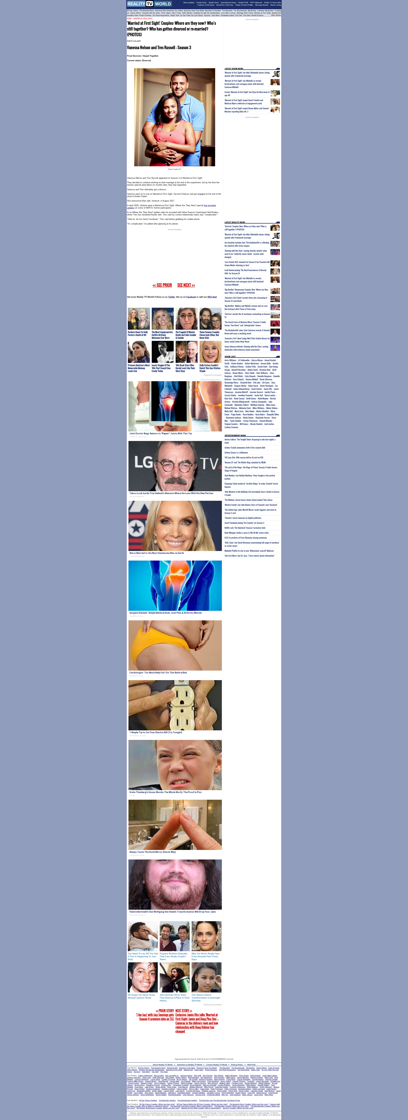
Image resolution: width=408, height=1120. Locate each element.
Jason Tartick (225, 1081)
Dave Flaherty (238, 379)
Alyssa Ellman (257, 360)
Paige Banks (236, 414)
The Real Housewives (160, 15)
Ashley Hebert (180, 1077)
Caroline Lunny (237, 1083)
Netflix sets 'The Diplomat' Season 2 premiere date (245, 527)
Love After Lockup (228, 13)
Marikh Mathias (264, 1083)
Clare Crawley (182, 1089)
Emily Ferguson (217, 1089)
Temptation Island (227, 15)
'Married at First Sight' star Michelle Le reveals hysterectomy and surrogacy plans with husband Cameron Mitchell (244, 84)
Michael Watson (231, 408)
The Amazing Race (146, 10)
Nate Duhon (249, 411)
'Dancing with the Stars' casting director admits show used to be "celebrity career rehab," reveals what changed (246, 254)
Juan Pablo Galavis (269, 1075)
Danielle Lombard (168, 1089)
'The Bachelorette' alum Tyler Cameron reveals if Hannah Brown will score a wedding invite (247, 332)
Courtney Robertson (237, 1087)
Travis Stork (155, 1079)
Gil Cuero (266, 382)
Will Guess (244, 424)
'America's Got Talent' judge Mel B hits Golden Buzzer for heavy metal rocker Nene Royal (247, 340)
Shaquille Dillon (273, 414)
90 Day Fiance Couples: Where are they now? (157, 1104)
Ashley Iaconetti (258, 1089)
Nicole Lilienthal (262, 411)
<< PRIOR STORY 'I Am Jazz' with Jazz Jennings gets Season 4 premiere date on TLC (155, 1015)
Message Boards (261, 5)
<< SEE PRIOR (162, 285)
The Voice (247, 15)
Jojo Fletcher (208, 1075)
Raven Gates (244, 1091)
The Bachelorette (240, 10)
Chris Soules (244, 1075)
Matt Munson (270, 1091)
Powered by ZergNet (213, 375)
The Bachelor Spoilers (167, 1100)
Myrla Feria (239, 411)
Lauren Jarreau (200, 1083)
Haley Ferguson (230, 1089)
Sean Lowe (146, 1077)
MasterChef (276, 13)
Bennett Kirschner (239, 369)
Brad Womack (193, 1077)
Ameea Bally (266, 363)
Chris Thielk (249, 373)
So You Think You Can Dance (191, 15)
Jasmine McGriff (241, 392)
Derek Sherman (266, 379)
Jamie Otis (268, 388)
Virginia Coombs (231, 424)
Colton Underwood (145, 1075)
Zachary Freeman (231, 427)
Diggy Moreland (228, 1093)
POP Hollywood (256, 3)
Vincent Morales (265, 420)
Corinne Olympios (193, 1091)
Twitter (171, 297)
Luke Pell (251, 1093)
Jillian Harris (230, 1077)
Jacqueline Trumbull (180, 1085)
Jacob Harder (256, 388)
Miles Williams (258, 408)
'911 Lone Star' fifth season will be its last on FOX (244, 457)
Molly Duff (229, 411)
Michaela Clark (245, 408)
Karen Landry (270, 395)
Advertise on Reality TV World (189, 1065)
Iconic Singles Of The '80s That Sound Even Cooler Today (161, 368)
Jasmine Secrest (256, 392)
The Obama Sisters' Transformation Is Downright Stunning (206, 998)
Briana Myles (238, 373)
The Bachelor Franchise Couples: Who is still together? (191, 1106)
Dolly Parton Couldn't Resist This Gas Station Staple (210, 368)
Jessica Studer (230, 395)
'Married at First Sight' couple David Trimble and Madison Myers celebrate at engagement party (244, 102)
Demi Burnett (163, 1081)
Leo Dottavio (186, 1081)
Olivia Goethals (187, 1083)
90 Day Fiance (132, 10)
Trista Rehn (230, 1079)
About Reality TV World (162, 1065)
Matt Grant (269, 1077)
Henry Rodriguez (266, 385)
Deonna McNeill (252, 379)
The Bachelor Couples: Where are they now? (231, 1106)
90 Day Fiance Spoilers (148, 1100)
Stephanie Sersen (262, 417)
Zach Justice (269, 424)
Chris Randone (213, 1081)
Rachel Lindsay (186, 1075)
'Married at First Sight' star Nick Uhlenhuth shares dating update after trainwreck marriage (247, 74)
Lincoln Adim (174, 1081)
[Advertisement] (204, 1046)
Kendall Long (275, 1081)
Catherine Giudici (221, 1087)
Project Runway (145, 15)
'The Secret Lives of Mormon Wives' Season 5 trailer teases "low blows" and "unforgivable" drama (245, 323)
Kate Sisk (228, 398)
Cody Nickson (188, 1095)
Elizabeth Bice (245, 382)
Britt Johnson (213, 1083)
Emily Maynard (158, 1077)
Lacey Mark (138, 1093)
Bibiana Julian (224, 1083)
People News (202, 3)
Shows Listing (275, 5)
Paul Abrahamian (174, 1095)
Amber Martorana (252, 363)
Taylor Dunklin (235, 420)
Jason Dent (258, 1095)
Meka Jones (270, 404)
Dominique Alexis (183, 1093)
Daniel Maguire (160, 1093)
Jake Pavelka (219, 1077)
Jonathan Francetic (245, 395)
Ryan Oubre (260, 414)
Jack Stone (149, 1093)
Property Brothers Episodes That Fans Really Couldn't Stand (173, 956)
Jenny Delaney (160, 1083)
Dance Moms (135, 13)
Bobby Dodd (253, 369)
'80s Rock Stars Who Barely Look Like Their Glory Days (185, 368)
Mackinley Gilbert (242, 404)
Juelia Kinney (271, 1089)
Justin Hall (259, 395)
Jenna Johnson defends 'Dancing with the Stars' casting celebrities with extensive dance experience (246, 348)
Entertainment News (228, 3)
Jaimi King (172, 1093)
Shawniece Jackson (233, 417)
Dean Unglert (139, 1089)
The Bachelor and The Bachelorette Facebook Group (219, 1100)
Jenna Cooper (133, 1083)
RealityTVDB (243, 3)
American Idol (160, 10)
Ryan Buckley (248, 414)
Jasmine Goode (257, 1091)
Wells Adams (251, 1085)
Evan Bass (139, 1087)
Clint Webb (238, 376)
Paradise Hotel (132, 15)
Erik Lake (256, 382)
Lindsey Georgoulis (259, 401)
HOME (129, 18)
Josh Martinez (235, 1095)
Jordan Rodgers (224, 1085)
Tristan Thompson (250, 420)
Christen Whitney (198, 1093)
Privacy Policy (237, 1065)
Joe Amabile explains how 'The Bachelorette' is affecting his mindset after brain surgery (247, 244)
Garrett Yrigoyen (239, 1081)
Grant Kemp (273, 1093)
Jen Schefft (193, 1079)
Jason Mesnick (243, 1077)
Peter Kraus (171, 1087)
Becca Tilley (194, 1089)
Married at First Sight (262, 13)
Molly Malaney (252, 1087)
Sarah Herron (261, 1093)
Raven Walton (161, 1095)
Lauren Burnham (262, 1081)
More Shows (276, 15)
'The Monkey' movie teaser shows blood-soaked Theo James (249, 499)
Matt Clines (269, 1095)
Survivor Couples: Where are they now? (238, 1108)
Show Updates (189, 3)
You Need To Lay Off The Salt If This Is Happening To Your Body (143, 956)
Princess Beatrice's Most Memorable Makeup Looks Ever (139, 368)
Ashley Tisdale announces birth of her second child (245, 447)
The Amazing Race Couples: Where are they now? (248, 1104)
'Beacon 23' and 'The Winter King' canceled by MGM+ (245, 462)
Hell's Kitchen (187, 13)
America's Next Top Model (194, 10)
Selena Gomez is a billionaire (236, 452)
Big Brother (252, 10)
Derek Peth (232, 1091)
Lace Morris (180, 1091)
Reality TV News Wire (272, 3)
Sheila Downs (248, 417)
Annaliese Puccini (153, 1085)
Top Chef (238, 15)
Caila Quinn (204, 1089)
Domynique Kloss (231, 382)
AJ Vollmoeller (244, 360)
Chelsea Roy (166, 1085)
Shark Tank (174, 15)
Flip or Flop (176, 13)
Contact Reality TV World (216, 1065)
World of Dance (257, 15)
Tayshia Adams (258, 1079)
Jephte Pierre (270, 392)
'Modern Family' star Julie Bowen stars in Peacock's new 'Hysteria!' (251, 504)
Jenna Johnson (133, 1095)
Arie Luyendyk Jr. (172, 1075)
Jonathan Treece (213, 1093)
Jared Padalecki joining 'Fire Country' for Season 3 (244, 522)
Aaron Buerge (219, 1079)
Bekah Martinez (251, 1083)
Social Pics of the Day (224, 5)
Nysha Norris (139, 1085)
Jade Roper (149, 1087)
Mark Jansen (247, 1095)
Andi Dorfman (255, 1075)
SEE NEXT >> (186, 285)
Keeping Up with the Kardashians (207, 13)
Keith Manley (263, 398)
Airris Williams (230, 360)
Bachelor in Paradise (213, 10)
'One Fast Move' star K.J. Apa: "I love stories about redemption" (250, 555)
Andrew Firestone (206, 1079)
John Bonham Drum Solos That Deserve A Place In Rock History (175, 998)
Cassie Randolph (243, 1079)
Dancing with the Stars (151, 13)
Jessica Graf (200, 1095)
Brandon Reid (265, 369)
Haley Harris (253, 385)
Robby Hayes (240, 1093)
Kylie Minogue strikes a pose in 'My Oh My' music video (247, 532)
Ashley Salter (157, 1091)
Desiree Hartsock (134, 1077)
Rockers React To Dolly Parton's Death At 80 (138, 333)
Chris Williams (262, 373)
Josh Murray (183, 1087)
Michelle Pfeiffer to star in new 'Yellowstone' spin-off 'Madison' (249, 550)
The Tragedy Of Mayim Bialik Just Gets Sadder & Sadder (186, 334)
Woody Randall (256, 424)
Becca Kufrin (159, 1075)
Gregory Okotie (240, 385)
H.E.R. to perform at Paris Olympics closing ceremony (246, 537)
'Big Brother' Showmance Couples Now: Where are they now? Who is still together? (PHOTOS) (246, 291)
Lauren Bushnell (238, 1085)
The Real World (243, 1070)
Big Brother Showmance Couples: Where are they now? (158, 1108)
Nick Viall (197, 1075)
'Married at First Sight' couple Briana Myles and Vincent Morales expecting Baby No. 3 (247, 110)
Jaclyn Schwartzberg (241, 388)
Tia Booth (250, 1081)
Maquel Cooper (147, 1083)
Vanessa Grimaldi (209, 1085)
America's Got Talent (175, 10)
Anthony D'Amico (237, 366)
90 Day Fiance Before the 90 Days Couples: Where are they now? (202, 1104)
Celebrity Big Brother (265, 10)
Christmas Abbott (213, 1095)
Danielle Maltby (263, 1085)
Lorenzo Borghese (142, 1079)
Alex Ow (225, 1095)
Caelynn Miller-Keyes (135, 1081)
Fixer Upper (166, 13)
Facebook (191, 297)
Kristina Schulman (153, 1089)
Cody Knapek (250, 376)
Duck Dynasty (274, 1068)
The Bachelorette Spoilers (187, 1100)
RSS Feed (251, 1065)
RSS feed (212, 297)
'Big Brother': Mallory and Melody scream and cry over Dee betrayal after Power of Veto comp (246, 307)
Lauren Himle (169, 1091)
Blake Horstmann (199, 1081)
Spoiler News (214, 3)
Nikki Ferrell (208, 1087)
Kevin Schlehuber (147, 1095)
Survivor (207, 15)
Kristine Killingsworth (240, 401)
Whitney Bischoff (195, 1087)
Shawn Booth (160, 1087)
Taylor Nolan (222, 1091)
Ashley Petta (251, 366)
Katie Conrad (239, 398)
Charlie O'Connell (168, 1079)
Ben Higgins (218, 1075)
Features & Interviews (205, 5)
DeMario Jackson (208, 1091)
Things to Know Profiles (244, 5)
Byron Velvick (182, 1079)
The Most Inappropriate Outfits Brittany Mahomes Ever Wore (162, 334)
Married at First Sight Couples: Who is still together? (201, 1108)
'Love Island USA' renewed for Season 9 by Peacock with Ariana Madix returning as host (247, 263)
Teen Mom (215, 15)
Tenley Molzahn (266, 1087)
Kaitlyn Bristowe (231, 1075)
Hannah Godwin (271, 1079)
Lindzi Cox (131, 1091)
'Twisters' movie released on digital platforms (243, 517)
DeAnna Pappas (256, 1077)
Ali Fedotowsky (206, 1077)
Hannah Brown (151, 1081)
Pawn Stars (198, 1070)
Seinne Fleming (173, 1083)
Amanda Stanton (244, 1089)
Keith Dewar (251, 398)
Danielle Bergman (264, 376)
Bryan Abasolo (195, 1085)
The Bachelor (227, 10)
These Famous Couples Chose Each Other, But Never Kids (209, 334)
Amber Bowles (237, 363)
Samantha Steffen (143, 1091)
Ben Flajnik (170, 1077)
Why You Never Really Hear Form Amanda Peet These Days (206, 956)
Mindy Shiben (271, 408)
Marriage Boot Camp (245, 13)
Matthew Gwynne (257, 404)
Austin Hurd (262, 366)
